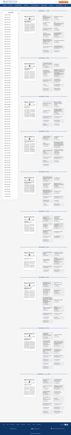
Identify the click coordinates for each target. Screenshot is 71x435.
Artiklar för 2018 (7, 34)
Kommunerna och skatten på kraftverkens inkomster (58, 253)
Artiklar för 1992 (7, 97)
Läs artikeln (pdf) (57, 19)
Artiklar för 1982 (7, 121)
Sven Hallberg (45, 303)
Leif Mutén (44, 261)
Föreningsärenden (57, 84)
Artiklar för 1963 (7, 167)
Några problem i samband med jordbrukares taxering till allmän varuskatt (47, 177)
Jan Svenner (45, 179)
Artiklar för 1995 (7, 89)
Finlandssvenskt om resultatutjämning (46, 260)
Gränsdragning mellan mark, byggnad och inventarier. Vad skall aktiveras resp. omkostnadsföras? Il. (46, 342)
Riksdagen (44, 124)
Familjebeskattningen (46, 110)
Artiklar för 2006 (7, 63)
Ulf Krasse (55, 138)
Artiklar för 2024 (7, 19)
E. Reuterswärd (56, 254)
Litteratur (44, 84)
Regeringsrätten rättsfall (47, 28)
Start (4, 5)
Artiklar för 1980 (7, 126)
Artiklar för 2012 (7, 48)
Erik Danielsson (45, 293)
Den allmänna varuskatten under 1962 (58, 17)
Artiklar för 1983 (7, 119)
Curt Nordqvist (56, 262)
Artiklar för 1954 (7, 189)
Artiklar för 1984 (7, 116)
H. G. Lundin (56, 18)
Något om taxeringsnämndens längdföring (57, 307)
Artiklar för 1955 (7, 186)
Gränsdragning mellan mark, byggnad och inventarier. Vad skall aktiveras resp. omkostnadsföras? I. (46, 291)
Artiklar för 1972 (7, 145)
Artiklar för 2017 (7, 36)
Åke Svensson (56, 41)
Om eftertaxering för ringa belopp (47, 151)
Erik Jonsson (56, 300)
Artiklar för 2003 (7, 70)
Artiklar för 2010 (7, 53)
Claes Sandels (45, 74)
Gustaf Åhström (56, 153)
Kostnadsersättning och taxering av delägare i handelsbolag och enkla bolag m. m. (58, 110)
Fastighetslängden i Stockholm (57, 291)
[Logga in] (65, 5)
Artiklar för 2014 (7, 43)
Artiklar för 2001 (7, 75)
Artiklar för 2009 (7, 56)
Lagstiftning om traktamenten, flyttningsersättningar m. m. (47, 335)
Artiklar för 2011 (7, 51)
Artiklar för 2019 (7, 31)
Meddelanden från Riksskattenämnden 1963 (58, 411)
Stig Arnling (56, 105)
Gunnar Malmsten (57, 393)
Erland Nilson (45, 226)
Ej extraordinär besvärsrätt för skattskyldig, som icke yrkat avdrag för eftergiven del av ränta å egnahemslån (58, 143)
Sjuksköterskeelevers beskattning (46, 392)
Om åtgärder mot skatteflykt (46, 380)
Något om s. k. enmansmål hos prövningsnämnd (47, 308)
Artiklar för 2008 (7, 58)
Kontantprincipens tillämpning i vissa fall (57, 392)
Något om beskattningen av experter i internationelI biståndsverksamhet (58, 342)
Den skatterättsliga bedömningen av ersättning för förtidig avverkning (47, 191)
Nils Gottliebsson (57, 29)
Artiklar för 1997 (7, 85)
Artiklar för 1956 (7, 184)
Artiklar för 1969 (7, 152)
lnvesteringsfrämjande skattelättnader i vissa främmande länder (58, 380)
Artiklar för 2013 (7, 46)
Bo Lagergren (45, 111)
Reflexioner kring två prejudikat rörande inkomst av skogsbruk (58, 184)
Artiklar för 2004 (7, 68)
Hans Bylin (55, 35)
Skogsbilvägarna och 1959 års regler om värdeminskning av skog (58, 224)
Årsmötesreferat (46, 363)
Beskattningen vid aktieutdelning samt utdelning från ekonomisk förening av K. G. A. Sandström (47, 72)
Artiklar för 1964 (7, 165)
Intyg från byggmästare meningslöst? (47, 231)
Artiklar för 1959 (7, 177)
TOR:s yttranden (57, 120)
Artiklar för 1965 (7, 162)
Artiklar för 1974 (7, 140)
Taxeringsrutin (56, 64)
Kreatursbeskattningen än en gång (47, 253)
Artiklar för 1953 (7, 191)
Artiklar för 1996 (7, 87)
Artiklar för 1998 (7, 82)
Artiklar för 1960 (7, 174)
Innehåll (26, 5)
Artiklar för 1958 (7, 179)
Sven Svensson (45, 138)
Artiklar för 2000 (7, 77)
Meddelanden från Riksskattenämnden (57, 89)
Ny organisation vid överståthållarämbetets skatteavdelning (58, 350)
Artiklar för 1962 (7, 169)
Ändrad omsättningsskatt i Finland (47, 386)
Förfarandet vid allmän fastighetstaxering (47, 137)
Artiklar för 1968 (7, 155)
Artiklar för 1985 (7, 114)
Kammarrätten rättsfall (58, 116)
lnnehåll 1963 (45, 411)
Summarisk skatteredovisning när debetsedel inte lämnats (47, 33)
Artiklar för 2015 (7, 41)
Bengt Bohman (45, 18)
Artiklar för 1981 (7, 123)
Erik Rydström (45, 232)
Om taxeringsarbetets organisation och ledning (58, 47)
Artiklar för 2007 (7, 60)
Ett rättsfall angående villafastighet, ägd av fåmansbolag (58, 33)
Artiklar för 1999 (7, 80)
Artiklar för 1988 (7, 106)
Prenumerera (18, 5)
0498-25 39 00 (14, 428)
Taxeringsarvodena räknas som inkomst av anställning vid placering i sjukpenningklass (58, 151)
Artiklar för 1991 (7, 99)
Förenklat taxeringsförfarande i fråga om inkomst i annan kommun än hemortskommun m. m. (58, 259)
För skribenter (35, 5)
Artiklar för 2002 (7, 73)
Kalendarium (59, 5)
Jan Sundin (45, 152)
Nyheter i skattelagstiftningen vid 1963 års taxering (47, 16)
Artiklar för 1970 (7, 150)
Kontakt (51, 5)
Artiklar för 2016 (7, 39)
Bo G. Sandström (46, 285)
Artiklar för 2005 (7, 65)
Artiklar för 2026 (7, 14)
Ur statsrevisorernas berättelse (46, 23)
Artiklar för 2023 (7, 22)
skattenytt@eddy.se (36, 428)
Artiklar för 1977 (7, 133)
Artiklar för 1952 (7, 194)
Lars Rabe (44, 42)
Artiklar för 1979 (7, 128)
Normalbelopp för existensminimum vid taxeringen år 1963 (57, 80)
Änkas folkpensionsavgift (58, 299)
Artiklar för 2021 (7, 27)
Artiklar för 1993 (7, 94)
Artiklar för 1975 (7, 138)
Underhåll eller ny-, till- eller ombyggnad (58, 137)
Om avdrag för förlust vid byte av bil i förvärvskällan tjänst (47, 64)
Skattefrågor (56, 160)
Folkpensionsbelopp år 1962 (47, 46)
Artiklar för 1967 (7, 157)
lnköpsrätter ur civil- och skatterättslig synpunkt (58, 386)
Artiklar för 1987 (7, 109)
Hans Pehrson (56, 75)
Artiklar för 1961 (7, 172)
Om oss (10, 5)
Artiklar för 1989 (7, 104)
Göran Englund (45, 381)
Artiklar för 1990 (7, 102)
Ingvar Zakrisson (56, 387)
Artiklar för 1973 (7, 143)
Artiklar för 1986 (7, 111)
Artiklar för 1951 (7, 196)
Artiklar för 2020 (7, 29)
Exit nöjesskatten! (57, 177)
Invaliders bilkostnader (58, 334)
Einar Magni (56, 186)
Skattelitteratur (46, 50)
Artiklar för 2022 (7, 24)
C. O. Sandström (45, 186)
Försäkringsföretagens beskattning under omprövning (47, 184)
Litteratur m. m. (45, 359)
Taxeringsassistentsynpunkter (59, 40)
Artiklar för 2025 (7, 17)
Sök (56, 2)
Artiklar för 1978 (7, 131)
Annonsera (44, 5)
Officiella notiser (57, 50)
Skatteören (56, 28)
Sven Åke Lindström (57, 145)
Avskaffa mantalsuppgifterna (46, 143)
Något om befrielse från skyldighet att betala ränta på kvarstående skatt (47, 40)
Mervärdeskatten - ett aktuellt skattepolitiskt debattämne (47, 283)
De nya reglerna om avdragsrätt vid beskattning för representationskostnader (58, 218)
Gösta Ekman (56, 220)
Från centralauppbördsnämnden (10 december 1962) (58, 23)
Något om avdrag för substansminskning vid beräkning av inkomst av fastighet (58, 103)
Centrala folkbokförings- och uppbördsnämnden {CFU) (47, 350)
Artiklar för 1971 (7, 148)
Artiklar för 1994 (7, 92)
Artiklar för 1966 (7, 160)
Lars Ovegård (45, 24)
